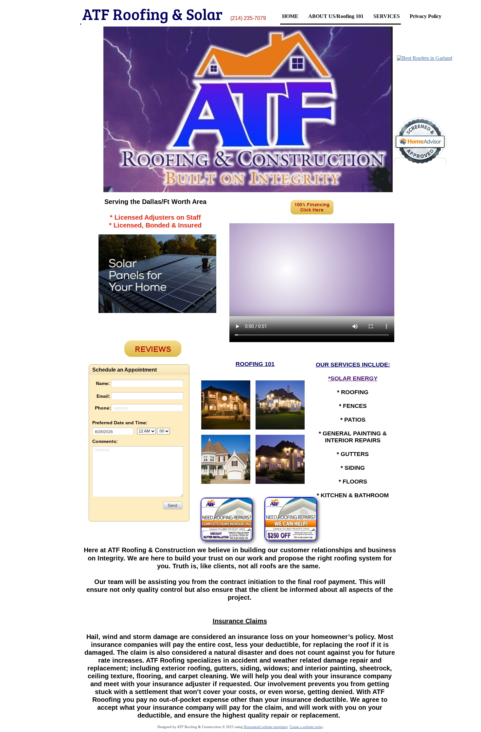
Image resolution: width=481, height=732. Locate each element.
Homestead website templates (266, 727)
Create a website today (306, 727)
